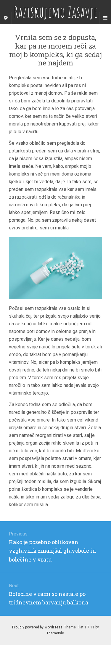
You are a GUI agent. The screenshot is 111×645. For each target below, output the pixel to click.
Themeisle (55, 633)
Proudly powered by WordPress (37, 627)
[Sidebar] (6, 18)
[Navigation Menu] (105, 18)
